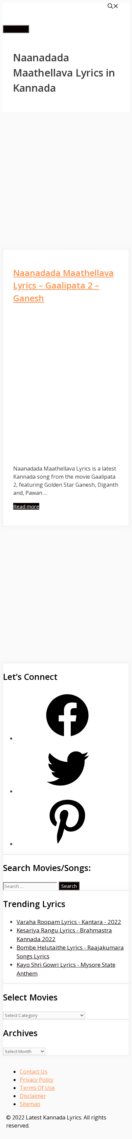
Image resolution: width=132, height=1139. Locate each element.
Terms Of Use (37, 1087)
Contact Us (33, 1071)
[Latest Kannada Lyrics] (57, 21)
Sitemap (30, 1104)
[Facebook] (67, 738)
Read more (26, 506)
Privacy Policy (36, 1079)
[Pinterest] (67, 844)
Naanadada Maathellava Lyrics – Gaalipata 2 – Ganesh (63, 285)
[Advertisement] (66, 180)
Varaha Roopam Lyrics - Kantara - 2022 (69, 922)
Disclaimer (33, 1096)
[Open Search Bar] (113, 6)
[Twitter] (67, 791)
